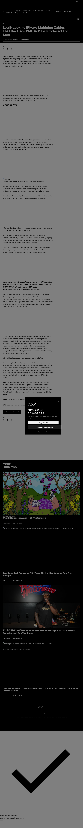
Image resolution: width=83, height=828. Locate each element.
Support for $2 (43, 423)
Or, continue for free (43, 432)
